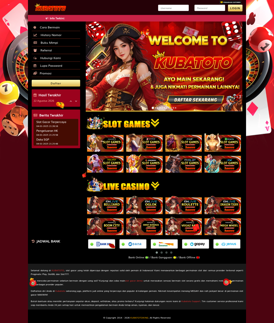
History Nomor (50, 35)
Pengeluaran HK (47, 130)
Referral (45, 50)
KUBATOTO (58, 270)
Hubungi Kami (49, 58)
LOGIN (235, 8)
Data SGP (42, 139)
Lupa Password (50, 65)
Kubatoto (60, 291)
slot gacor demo (134, 280)
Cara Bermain (49, 27)
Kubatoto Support (190, 301)
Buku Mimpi (48, 42)
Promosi (45, 73)
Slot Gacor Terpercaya (51, 122)
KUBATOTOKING (139, 317)
